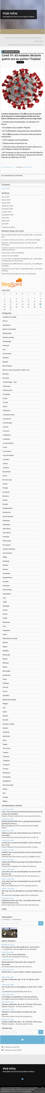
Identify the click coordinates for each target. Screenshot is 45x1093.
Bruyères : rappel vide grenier (12, 243)
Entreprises (7, 512)
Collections (6, 410)
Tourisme (6, 756)
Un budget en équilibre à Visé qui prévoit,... (20, 997)
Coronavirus (7, 451)
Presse (5, 691)
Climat (5, 406)
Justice (5, 610)
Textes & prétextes (17, 253)
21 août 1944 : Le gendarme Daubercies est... (17, 259)
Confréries (6, 439)
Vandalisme (7, 781)
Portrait (5, 687)
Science (5, 716)
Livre (4, 626)
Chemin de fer (7, 390)
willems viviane (8, 833)
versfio (4, 843)
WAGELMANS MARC (10, 821)
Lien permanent (8, 167)
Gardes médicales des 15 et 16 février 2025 (20, 979)
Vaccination (7, 777)
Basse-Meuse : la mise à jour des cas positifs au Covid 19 (25, 44)
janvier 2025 (6, 203)
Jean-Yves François (9, 812)
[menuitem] (24, 38)
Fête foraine (7, 541)
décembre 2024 (7, 206)
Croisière (6, 459)
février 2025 (6, 200)
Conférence (7, 435)
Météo (5, 647)
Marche (5, 642)
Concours (6, 431)
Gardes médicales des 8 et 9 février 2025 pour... (22, 1004)
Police (5, 679)
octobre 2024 (7, 212)
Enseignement (7, 508)
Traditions (6, 761)
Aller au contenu (6, 2)
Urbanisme (6, 773)
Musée (5, 659)
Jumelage (6, 606)
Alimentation (7, 333)
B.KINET (5, 852)
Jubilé (5, 602)
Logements (6, 630)
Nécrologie (6, 671)
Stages (5, 744)
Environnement (8, 516)
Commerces (7, 419)
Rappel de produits (9, 700)
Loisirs (5, 634)
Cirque (5, 398)
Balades (5, 362)
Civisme (5, 402)
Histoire (5, 565)
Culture (5, 463)
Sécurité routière (8, 724)
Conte (5, 447)
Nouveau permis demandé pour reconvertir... (21, 947)
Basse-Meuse (7, 366)
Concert (5, 427)
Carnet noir (6, 256)
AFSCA (5, 321)
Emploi (5, 500)
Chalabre (15, 256)
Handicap (6, 561)
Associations (7, 353)
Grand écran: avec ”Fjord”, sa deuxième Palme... (18, 269)
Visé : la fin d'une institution (14, 954)
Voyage (5, 797)
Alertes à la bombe (9, 329)
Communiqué (7, 423)
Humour (5, 569)
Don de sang (7, 480)
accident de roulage (9, 317)
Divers (5, 476)
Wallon (5, 801)
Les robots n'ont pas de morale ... (13, 240)
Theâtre (5, 752)
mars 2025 (5, 197)
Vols (4, 793)
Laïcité (5, 618)
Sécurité (5, 720)
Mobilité (6, 651)
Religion (5, 704)
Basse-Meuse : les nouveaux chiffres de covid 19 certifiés (24, 37)
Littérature (6, 622)
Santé (5, 712)
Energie (5, 504)
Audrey (5, 862)
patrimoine (6, 675)
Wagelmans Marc (8, 900)
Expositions (7, 529)
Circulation (6, 394)
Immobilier (6, 573)
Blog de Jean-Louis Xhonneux (25, 274)
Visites (5, 789)
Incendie (6, 581)
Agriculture (6, 325)
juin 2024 (5, 224)
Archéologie (7, 341)
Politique (6, 683)
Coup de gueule (8, 455)
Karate (5, 614)
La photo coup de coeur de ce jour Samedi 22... (18, 248)
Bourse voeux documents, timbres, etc (16, 370)
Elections (6, 496)
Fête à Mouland (7, 274)
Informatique (7, 590)
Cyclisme (6, 468)
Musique (6, 663)
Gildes (5, 557)
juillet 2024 (6, 221)
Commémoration (9, 415)
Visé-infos (10, 13)
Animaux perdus (8, 337)
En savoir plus (27, 1091)
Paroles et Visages (34, 240)
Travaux (5, 769)
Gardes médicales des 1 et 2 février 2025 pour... (22, 1022)
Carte (4, 909)
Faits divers (7, 533)
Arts (4, 349)
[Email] (22, 1040)
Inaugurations (7, 577)
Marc (4, 891)
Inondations (7, 594)
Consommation (8, 443)
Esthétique (6, 524)
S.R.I (4, 708)
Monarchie (6, 655)
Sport (5, 740)
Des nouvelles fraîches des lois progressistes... (18, 235)
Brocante (6, 378)
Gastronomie (7, 553)
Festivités (6, 537)
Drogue (5, 488)
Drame (5, 484)
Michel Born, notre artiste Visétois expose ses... (22, 972)
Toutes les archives (8, 227)
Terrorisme (6, 748)
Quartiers (6, 695)
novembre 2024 (7, 209)
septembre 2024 (8, 215)
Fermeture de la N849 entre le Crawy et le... (17, 264)
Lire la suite (5, 188)
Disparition (6, 472)
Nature (5, 667)
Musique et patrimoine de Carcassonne (22, 260)
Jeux (4, 598)
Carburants (7, 386)
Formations (7, 545)
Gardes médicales (9, 549)
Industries (6, 585)
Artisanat (6, 345)
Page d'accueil (38, 41)
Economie (6, 492)
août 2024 (5, 218)
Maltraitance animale (10, 638)
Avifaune (6, 358)
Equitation (6, 520)
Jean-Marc (6, 872)
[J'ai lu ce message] (43, 1087)
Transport (6, 765)
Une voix (5, 253)
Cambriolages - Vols (10, 382)
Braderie (6, 374)
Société (5, 728)
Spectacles (6, 736)
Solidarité (6, 732)
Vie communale (8, 785)
